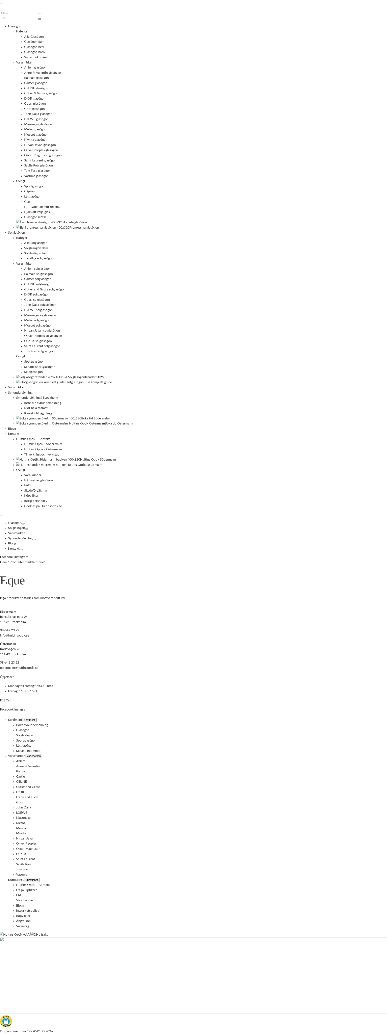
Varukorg (22, 926)
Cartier (21, 776)
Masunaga (23, 817)
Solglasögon (16, 527)
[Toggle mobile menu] (1, 3)
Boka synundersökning (32, 724)
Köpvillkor (23, 915)
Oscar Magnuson (28, 848)
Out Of (21, 853)
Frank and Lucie (27, 797)
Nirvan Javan (25, 838)
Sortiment (15, 719)
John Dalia (23, 807)
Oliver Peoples (26, 843)
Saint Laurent (25, 859)
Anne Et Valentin (28, 766)
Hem (3, 562)
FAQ (19, 895)
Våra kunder (24, 900)
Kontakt (13, 548)
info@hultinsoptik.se (14, 635)
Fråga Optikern (26, 889)
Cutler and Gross (28, 786)
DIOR (20, 792)
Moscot (21, 828)
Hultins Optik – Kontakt (33, 884)
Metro (20, 823)
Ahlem (20, 760)
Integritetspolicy (27, 910)
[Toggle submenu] (23, 523)
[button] (6, 1022)
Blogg (12, 543)
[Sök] (39, 13)
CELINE (21, 781)
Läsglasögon (24, 745)
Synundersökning (20, 538)
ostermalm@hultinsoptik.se (19, 667)
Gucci (20, 802)
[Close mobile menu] (1, 515)
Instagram (21, 557)
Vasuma (21, 874)
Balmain (21, 771)
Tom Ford (22, 869)
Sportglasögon (26, 740)
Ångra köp (23, 921)
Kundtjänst (16, 879)
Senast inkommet (28, 750)
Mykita (21, 833)
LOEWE (21, 812)
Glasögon (14, 522)
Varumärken (16, 533)
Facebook (7, 557)
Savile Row (23, 864)
